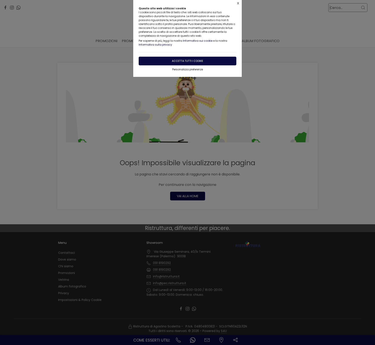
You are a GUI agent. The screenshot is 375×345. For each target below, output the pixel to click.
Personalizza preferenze (187, 69)
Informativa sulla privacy (155, 44)
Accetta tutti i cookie (187, 61)
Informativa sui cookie (197, 41)
